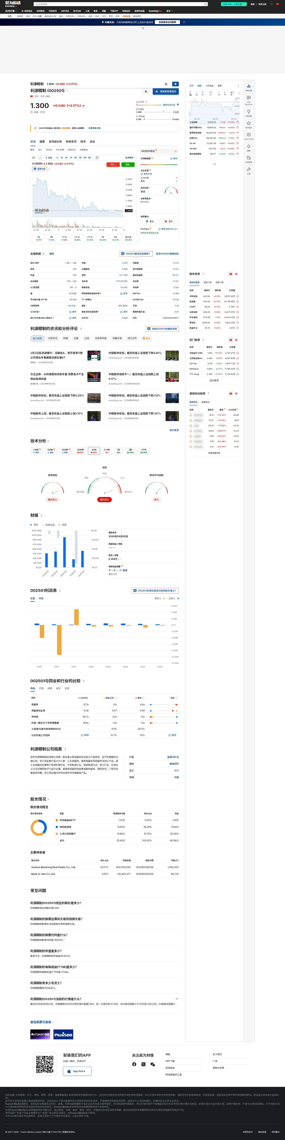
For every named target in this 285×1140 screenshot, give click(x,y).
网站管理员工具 (174, 1074)
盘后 (61, 16)
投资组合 (170, 1067)
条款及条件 (248, 1132)
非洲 (118, 16)
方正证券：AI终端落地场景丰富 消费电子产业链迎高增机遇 (57, 376)
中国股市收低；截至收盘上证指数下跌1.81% (135, 413)
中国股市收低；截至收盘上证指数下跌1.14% (135, 395)
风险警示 (276, 1132)
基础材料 (174, 763)
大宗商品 (210, 85)
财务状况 (71, 141)
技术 (83, 141)
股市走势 (195, 273)
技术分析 (38, 441)
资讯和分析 (55, 141)
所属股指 (84, 150)
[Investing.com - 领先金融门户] (12, 4)
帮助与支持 (218, 1067)
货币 (191, 85)
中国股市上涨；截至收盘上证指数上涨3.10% (56, 413)
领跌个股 (219, 282)
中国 (28, 16)
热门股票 (195, 339)
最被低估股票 (197, 393)
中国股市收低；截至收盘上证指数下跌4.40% (135, 353)
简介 (40, 150)
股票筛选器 (139, 10)
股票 (10, 16)
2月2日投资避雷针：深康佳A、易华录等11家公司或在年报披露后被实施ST (56, 355)
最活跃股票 (194, 282)
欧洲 (97, 16)
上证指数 (193, 122)
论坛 (92, 141)
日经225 (193, 138)
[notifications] (271, 4)
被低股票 (137, 16)
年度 (32, 598)
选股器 (20, 16)
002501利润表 (43, 590)
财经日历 (126, 10)
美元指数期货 (195, 153)
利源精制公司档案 (46, 749)
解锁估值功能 (169, 105)
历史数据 (60, 150)
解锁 (86, 735)
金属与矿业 (173, 757)
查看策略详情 (94, 128)
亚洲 (111, 16)
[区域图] (40, 158)
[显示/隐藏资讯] (97, 158)
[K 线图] (33, 158)
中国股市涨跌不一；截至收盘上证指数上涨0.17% (134, 376)
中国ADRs (81, 16)
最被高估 (205, 402)
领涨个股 (207, 282)
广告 (215, 1061)
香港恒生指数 (195, 132)
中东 (104, 16)
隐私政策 (262, 1132)
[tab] (37, 451)
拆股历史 (72, 150)
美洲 (91, 16)
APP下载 (170, 1061)
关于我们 (217, 1054)
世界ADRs (70, 16)
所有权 (49, 150)
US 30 (192, 143)
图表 (42, 141)
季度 (41, 598)
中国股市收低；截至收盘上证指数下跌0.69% (57, 395)
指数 (200, 85)
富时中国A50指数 (197, 127)
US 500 (193, 148)
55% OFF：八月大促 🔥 (234, 4)
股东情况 (38, 799)
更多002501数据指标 (167, 253)
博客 (168, 1054)
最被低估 (193, 402)
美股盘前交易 (50, 16)
